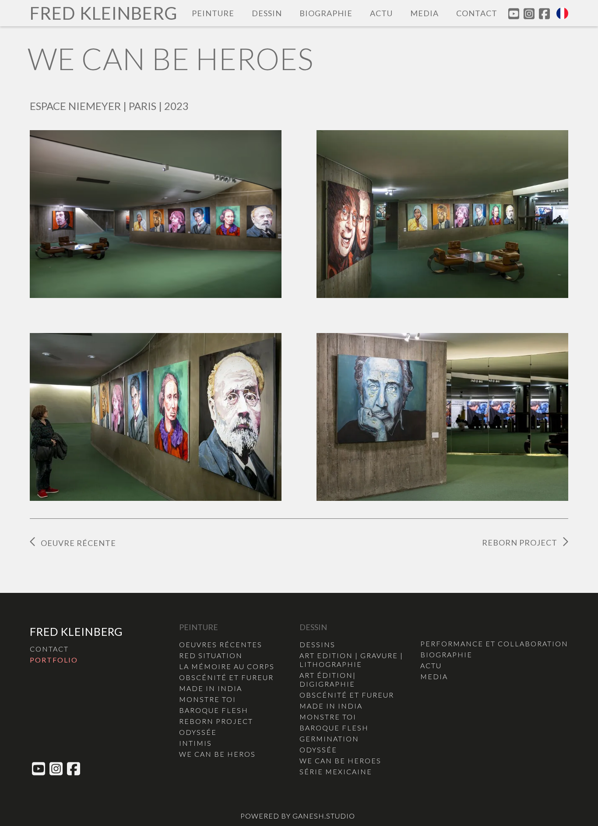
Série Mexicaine (335, 771)
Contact (476, 13)
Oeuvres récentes (220, 644)
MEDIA (424, 13)
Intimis (195, 743)
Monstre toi (207, 699)
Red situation (211, 655)
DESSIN (267, 13)
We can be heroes (340, 760)
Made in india (210, 688)
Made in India (330, 706)
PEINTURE (213, 13)
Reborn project (216, 721)
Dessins (317, 644)
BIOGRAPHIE (325, 13)
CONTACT (49, 649)
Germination (329, 738)
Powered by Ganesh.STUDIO (297, 815)
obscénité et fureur (226, 677)
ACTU (381, 13)
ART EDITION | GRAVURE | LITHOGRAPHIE (351, 659)
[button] (562, 13)
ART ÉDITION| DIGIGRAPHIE (327, 679)
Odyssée (198, 732)
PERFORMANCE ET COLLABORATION (494, 643)
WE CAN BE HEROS (217, 754)
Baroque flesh (213, 710)
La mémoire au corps (226, 666)
